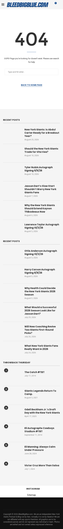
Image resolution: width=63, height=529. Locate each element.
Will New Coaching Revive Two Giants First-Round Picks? (40, 330)
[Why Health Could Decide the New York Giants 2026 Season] (12, 293)
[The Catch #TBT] (12, 377)
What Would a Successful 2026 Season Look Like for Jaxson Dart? (40, 310)
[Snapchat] (45, 503)
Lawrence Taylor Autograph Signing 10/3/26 (41, 226)
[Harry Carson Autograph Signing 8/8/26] (12, 274)
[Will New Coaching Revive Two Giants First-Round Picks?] (12, 331)
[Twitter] (18, 503)
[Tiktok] (37, 503)
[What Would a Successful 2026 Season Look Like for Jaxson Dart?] (12, 312)
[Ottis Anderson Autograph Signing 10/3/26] (12, 255)
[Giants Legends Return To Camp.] (12, 395)
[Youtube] (33, 503)
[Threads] (25, 503)
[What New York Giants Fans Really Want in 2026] (12, 350)
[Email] (29, 503)
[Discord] (49, 503)
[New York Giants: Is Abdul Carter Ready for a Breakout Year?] (12, 134)
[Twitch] (41, 503)
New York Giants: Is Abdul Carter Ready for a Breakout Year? (41, 133)
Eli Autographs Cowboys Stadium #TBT (39, 429)
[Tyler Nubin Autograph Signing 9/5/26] (12, 172)
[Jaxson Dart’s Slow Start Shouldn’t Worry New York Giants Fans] (12, 190)
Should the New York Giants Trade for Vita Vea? (41, 150)
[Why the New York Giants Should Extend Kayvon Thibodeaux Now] (12, 210)
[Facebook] (14, 503)
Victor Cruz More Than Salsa (41, 465)
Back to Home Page (31, 85)
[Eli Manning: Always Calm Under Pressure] (12, 451)
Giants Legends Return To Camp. (40, 392)
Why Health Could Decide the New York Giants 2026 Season (40, 291)
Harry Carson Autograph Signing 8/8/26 (39, 271)
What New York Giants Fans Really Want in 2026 (41, 347)
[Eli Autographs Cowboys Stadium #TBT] (12, 432)
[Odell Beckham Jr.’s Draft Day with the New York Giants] (12, 414)
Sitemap (31, 495)
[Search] (59, 4)
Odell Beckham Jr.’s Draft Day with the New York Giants (42, 411)
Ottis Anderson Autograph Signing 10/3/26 (40, 252)
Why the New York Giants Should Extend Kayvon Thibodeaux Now (39, 208)
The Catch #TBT (34, 372)
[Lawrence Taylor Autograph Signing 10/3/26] (12, 229)
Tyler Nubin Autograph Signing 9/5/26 (38, 169)
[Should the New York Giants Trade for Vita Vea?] (12, 153)
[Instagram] (21, 503)
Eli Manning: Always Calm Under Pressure (39, 448)
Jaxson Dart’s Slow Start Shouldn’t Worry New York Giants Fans (40, 189)
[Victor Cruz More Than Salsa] (12, 470)
